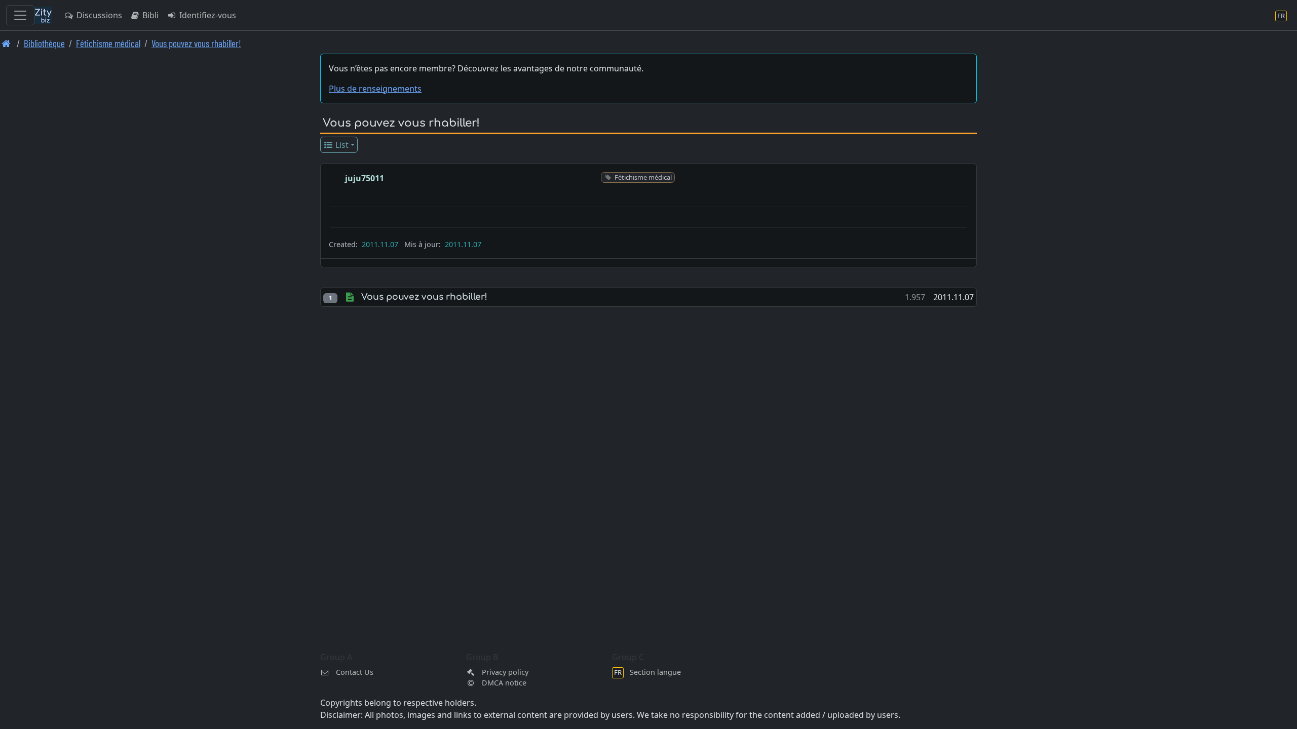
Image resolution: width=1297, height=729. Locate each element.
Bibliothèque (44, 43)
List (341, 144)
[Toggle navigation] (20, 15)
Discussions (98, 15)
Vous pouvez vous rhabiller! (196, 43)
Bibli (149, 15)
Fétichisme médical (108, 43)
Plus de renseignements (375, 88)
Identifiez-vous (206, 15)
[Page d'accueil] (6, 43)
